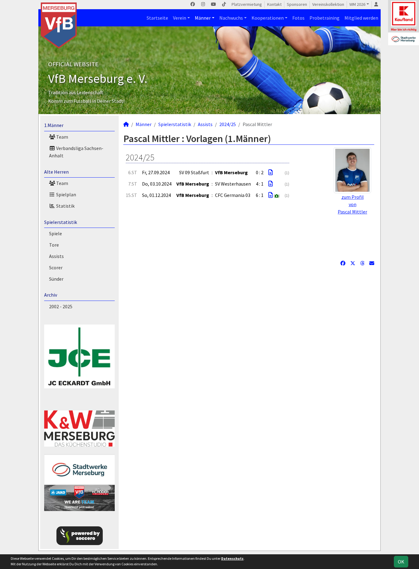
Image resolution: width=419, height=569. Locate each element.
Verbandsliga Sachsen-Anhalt (76, 152)
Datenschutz (232, 558)
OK (401, 562)
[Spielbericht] (270, 172)
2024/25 (227, 124)
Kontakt (274, 4)
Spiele (55, 233)
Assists (56, 256)
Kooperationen (268, 18)
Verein (179, 18)
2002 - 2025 (60, 306)
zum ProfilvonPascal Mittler (352, 204)
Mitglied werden (361, 18)
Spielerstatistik (60, 222)
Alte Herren (56, 172)
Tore (54, 245)
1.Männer (53, 125)
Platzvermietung (247, 4)
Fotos (298, 18)
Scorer (56, 267)
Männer (203, 18)
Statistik (65, 206)
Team (61, 137)
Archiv (50, 295)
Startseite (157, 18)
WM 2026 (357, 4)
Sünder (56, 279)
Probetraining (324, 18)
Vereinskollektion (328, 4)
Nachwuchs (231, 18)
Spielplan (65, 194)
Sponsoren (297, 4)
